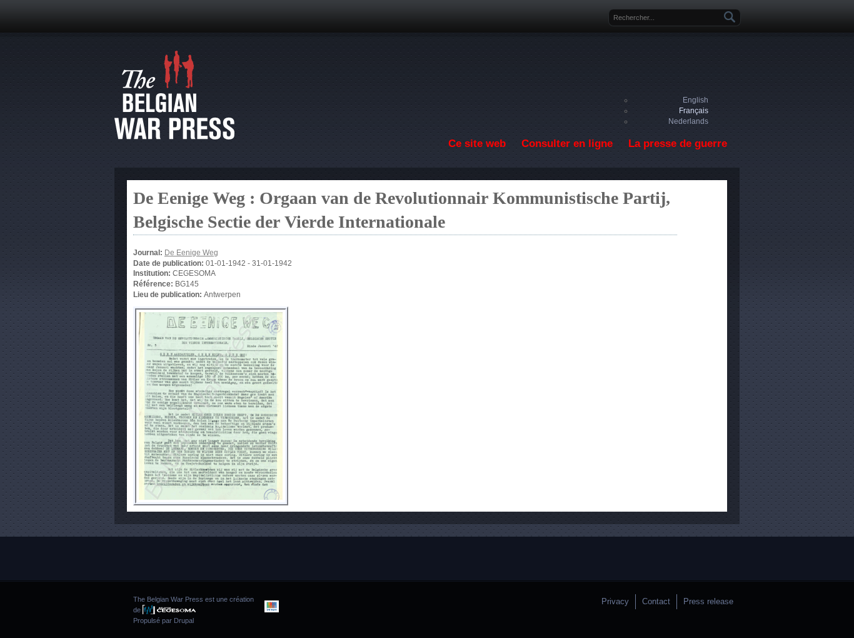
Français (693, 110)
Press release (708, 601)
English (695, 100)
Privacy (615, 601)
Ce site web (477, 143)
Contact (656, 601)
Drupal (184, 620)
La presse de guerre (677, 143)
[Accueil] (174, 137)
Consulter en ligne (567, 143)
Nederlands (688, 121)
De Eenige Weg (191, 252)
